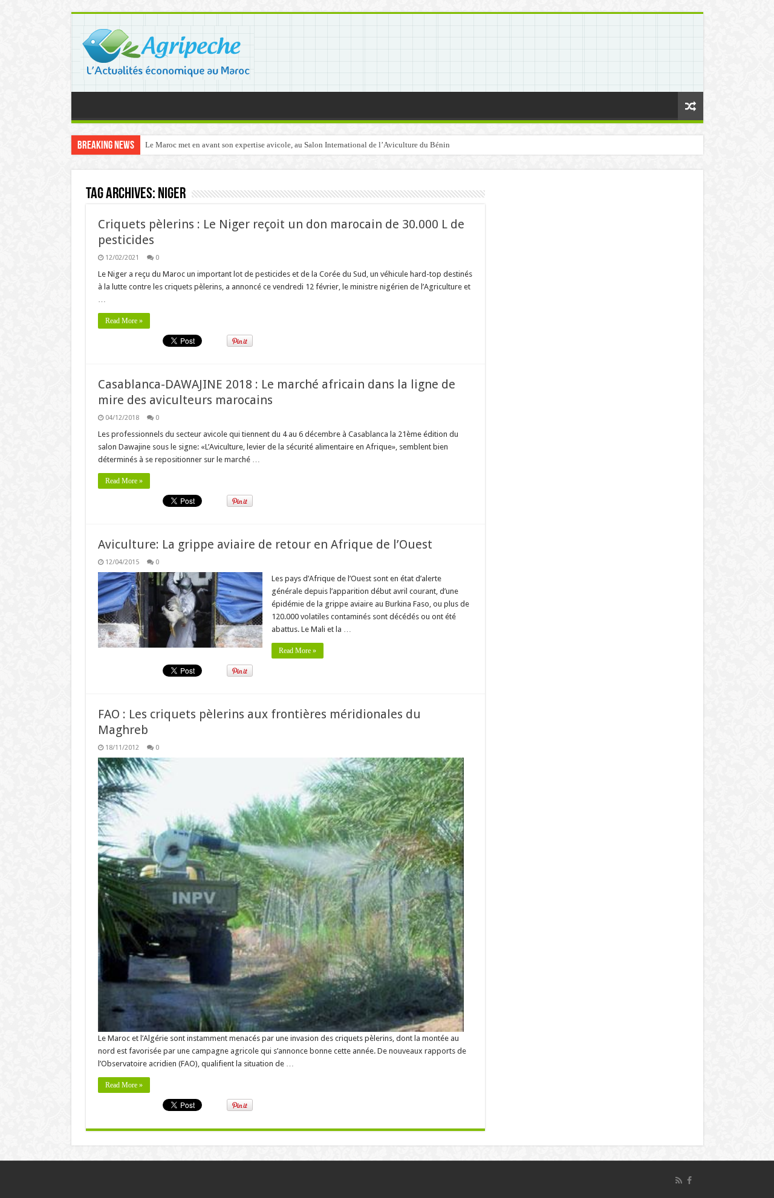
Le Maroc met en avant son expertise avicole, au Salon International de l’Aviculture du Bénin (297, 144)
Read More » (124, 321)
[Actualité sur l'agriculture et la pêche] (167, 50)
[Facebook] (689, 1180)
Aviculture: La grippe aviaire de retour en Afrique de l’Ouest (265, 544)
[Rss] (678, 1180)
